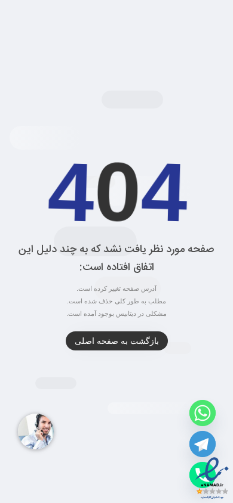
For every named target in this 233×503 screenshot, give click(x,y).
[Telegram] (202, 444)
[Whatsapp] (202, 413)
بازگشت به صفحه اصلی (117, 341)
